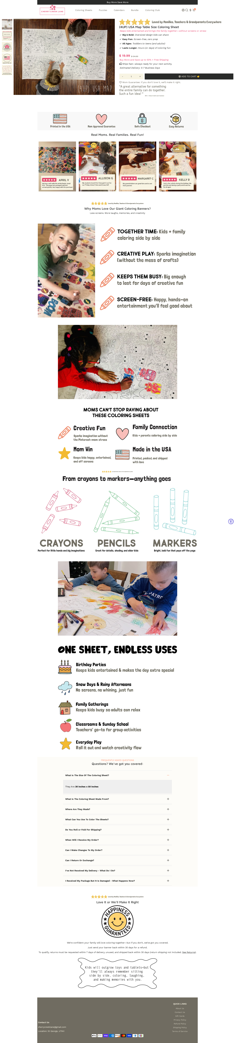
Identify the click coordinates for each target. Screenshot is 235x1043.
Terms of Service (180, 1031)
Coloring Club (152, 10)
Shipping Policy (180, 1027)
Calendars (119, 10)
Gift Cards (179, 1016)
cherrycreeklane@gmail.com (52, 1027)
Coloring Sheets (83, 10)
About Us (180, 1008)
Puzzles (103, 10)
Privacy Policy (180, 1020)
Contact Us (180, 1012)
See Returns (188, 952)
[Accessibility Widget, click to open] (231, 521)
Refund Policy (180, 1024)
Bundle (134, 10)
